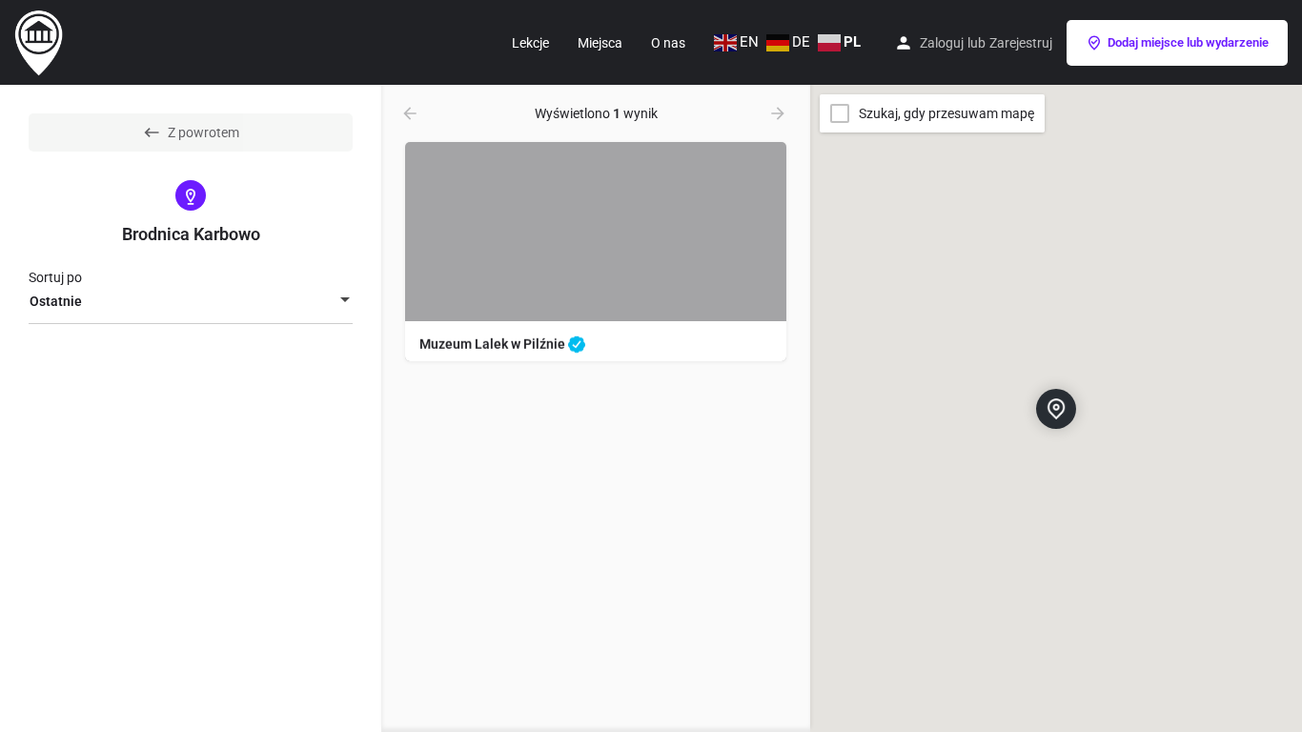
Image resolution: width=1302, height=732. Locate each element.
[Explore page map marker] (1056, 408)
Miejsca (600, 43)
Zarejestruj (1020, 43)
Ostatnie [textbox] (56, 301)
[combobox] (191, 301)
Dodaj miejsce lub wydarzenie (1188, 42)
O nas (668, 43)
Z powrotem (203, 132)
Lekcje (530, 43)
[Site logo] (41, 41)
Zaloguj (942, 43)
